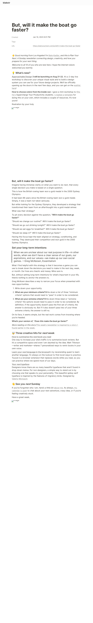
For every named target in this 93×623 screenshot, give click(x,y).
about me (58, 388)
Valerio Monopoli (19, 379)
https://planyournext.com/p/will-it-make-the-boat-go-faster (56, 46)
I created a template (63, 95)
